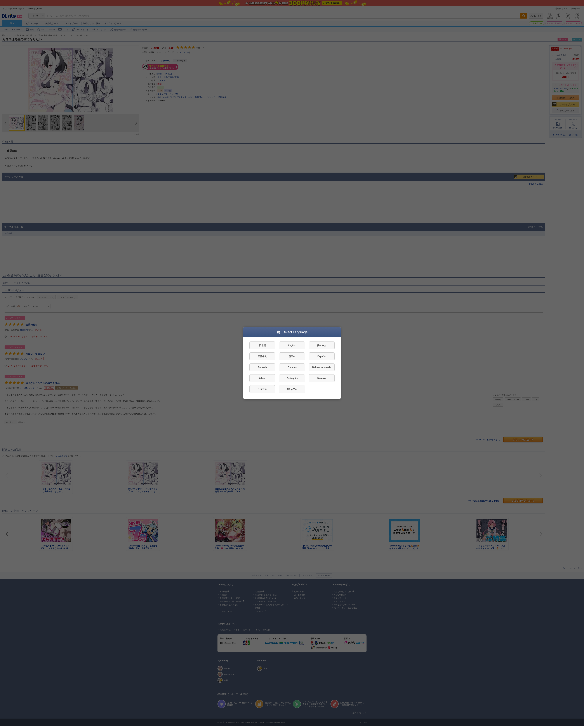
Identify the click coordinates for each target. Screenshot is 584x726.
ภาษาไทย (262, 389)
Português (292, 378)
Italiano (262, 378)
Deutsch (262, 367)
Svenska (321, 378)
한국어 (292, 356)
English (292, 345)
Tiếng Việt (292, 389)
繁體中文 (262, 356)
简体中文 (321, 345)
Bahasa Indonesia (321, 367)
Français (292, 367)
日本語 (262, 345)
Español (321, 356)
